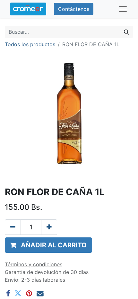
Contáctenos (73, 9)
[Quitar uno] (13, 227)
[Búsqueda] (126, 32)
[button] (48, 245)
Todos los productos (30, 44)
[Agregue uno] (49, 227)
